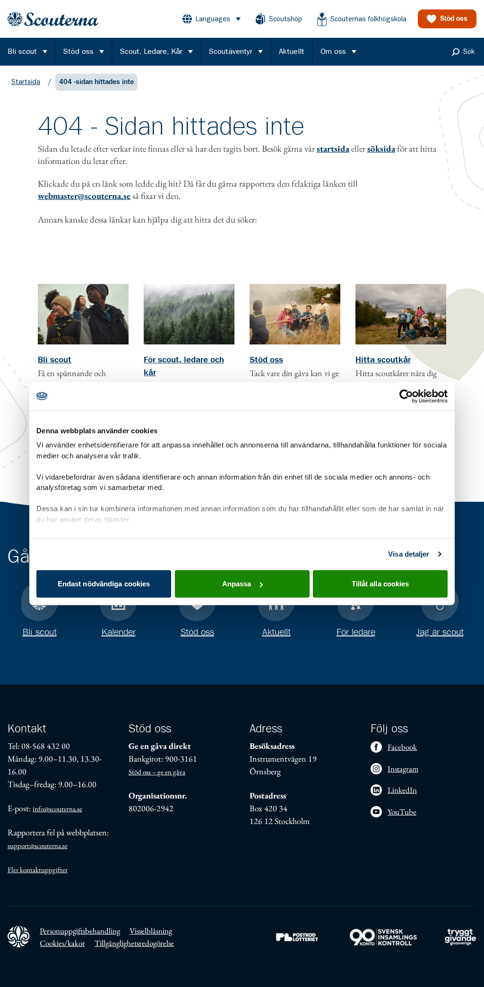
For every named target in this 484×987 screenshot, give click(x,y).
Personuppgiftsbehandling (80, 931)
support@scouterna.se (38, 845)
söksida (381, 148)
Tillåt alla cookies (380, 584)
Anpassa (236, 584)
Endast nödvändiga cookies (104, 584)
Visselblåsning (151, 931)
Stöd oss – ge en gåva (157, 771)
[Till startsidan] (53, 19)
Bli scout (54, 360)
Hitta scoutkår (383, 360)
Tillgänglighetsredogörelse (134, 943)
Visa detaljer (408, 554)
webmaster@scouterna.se (84, 196)
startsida (333, 148)
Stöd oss (266, 360)
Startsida (25, 81)
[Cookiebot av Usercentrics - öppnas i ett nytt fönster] (406, 396)
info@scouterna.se (57, 808)
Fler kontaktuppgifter (38, 869)
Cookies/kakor (62, 943)
